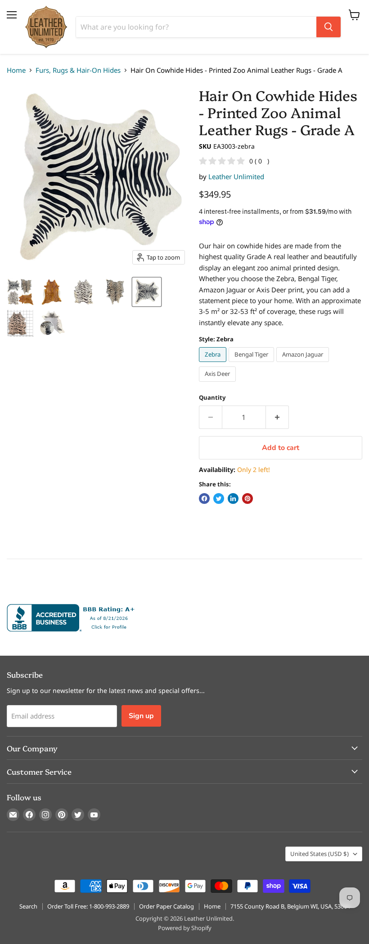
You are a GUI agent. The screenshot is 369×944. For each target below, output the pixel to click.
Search (28, 906)
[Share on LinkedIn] (233, 498)
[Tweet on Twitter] (218, 498)
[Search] (328, 27)
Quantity (212, 397)
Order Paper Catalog (166, 906)
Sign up (141, 716)
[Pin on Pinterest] (247, 498)
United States (319, 854)
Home (16, 70)
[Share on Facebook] (204, 498)
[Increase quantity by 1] (277, 417)
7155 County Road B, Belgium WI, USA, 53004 (290, 906)
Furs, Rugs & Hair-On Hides (78, 70)
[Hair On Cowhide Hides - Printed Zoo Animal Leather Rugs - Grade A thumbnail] (20, 292)
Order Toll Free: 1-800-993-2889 (88, 906)
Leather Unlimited (236, 176)
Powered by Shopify (185, 928)
